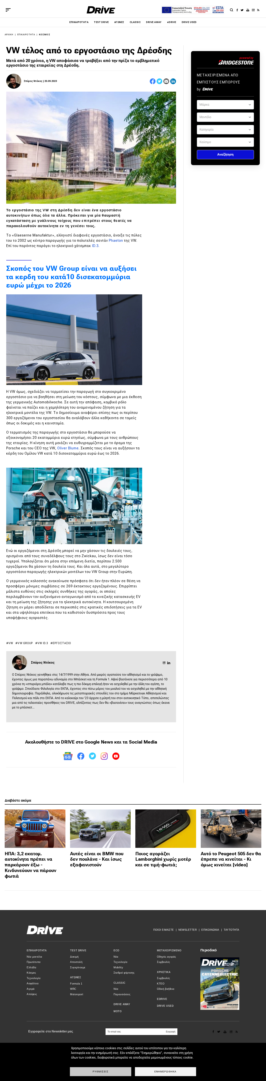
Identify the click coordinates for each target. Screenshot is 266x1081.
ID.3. (96, 246)
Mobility (118, 967)
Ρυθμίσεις (101, 1071)
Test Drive (101, 22)
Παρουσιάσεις (122, 994)
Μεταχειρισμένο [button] (169, 950)
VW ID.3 (43, 643)
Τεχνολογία (34, 978)
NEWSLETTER (187, 929)
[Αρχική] (101, 9)
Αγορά (31, 988)
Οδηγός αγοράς (166, 956)
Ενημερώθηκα (165, 1071)
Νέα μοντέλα (34, 956)
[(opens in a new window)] (238, 10)
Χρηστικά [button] (163, 972)
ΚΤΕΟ (160, 983)
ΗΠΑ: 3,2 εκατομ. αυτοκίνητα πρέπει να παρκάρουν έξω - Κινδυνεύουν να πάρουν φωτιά (30, 865)
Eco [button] (116, 950)
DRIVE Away (154, 22)
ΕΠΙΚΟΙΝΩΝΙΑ (210, 929)
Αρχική (9, 34)
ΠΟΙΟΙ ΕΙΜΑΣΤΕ (163, 929)
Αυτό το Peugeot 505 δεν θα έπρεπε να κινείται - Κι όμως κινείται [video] (231, 859)
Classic (135, 22)
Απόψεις (32, 994)
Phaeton (116, 240)
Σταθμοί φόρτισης (124, 972)
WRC (73, 988)
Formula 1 (76, 983)
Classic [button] (119, 982)
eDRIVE (171, 22)
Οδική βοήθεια (165, 988)
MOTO (118, 1011)
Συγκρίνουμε (77, 967)
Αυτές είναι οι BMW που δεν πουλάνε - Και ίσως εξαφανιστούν (96, 859)
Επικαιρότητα (78, 22)
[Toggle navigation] (8, 9)
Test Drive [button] (78, 950)
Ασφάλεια (33, 983)
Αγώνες (119, 22)
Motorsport (76, 994)
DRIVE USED (189, 22)
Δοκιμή (74, 956)
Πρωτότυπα (34, 962)
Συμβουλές (163, 962)
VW (11, 643)
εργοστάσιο (62, 643)
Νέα (116, 956)
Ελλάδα (31, 967)
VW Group (25, 643)
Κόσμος (44, 34)
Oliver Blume (68, 448)
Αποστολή (76, 962)
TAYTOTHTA (231, 929)
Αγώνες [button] (75, 977)
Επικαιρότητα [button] (37, 950)
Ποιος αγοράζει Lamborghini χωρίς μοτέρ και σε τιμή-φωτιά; (163, 859)
